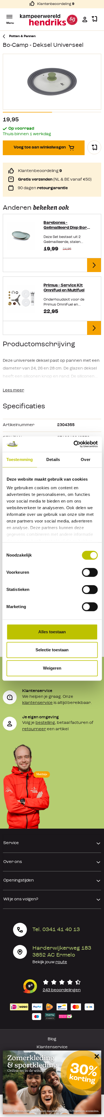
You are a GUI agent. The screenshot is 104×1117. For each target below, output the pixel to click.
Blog (52, 1039)
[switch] (90, 572)
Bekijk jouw (49, 962)
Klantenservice (52, 1047)
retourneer (34, 729)
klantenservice (37, 703)
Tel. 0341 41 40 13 (56, 929)
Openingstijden (18, 880)
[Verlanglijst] (94, 19)
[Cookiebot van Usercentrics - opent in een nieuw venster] (74, 444)
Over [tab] (85, 459)
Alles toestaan (52, 631)
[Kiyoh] (52, 986)
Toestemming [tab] (19, 459)
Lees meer (13, 390)
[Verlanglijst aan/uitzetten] (94, 147)
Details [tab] (53, 459)
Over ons (12, 862)
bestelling (45, 723)
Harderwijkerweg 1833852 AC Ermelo (61, 952)
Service (11, 843)
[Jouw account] (85, 19)
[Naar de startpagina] (49, 19)
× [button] (95, 1056)
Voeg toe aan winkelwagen (40, 147)
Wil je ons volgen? (20, 899)
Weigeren (52, 668)
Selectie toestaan (52, 649)
